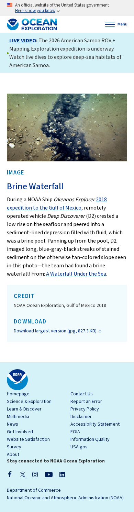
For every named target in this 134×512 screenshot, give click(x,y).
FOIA (75, 431)
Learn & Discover (24, 409)
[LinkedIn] (62, 474)
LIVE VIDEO (22, 40)
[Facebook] (10, 474)
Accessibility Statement (95, 424)
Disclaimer (81, 416)
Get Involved (20, 431)
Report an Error (86, 401)
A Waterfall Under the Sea (76, 274)
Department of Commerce (34, 490)
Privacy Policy (84, 409)
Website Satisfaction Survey (28, 443)
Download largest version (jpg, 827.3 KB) (55, 331)
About (13, 454)
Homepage (18, 394)
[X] (22, 474)
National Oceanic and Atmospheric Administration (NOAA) (65, 497)
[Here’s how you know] (67, 8)
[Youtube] (49, 474)
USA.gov (79, 447)
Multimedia (18, 416)
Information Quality (90, 439)
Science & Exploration (29, 401)
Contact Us (81, 394)
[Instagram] (35, 474)
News (12, 424)
